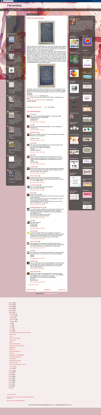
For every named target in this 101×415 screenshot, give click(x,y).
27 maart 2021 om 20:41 (37, 268)
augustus (12, 321)
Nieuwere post (31, 289)
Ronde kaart (12, 340)
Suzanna (11, 126)
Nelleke (79, 19)
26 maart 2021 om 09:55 (37, 204)
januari (12, 368)
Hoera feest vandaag (14, 343)
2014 (10, 382)
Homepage (11, 9)
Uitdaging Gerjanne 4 (15, 356)
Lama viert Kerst (11, 394)
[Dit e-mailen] (48, 107)
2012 (10, 386)
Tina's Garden (17, 142)
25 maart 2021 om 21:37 (37, 140)
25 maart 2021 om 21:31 (37, 129)
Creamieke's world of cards (15, 36)
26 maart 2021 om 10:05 (37, 217)
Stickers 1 (12, 353)
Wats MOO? (12, 358)
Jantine (32, 143)
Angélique (33, 166)
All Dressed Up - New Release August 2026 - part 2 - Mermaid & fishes (18, 40)
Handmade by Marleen (14, 111)
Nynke (31, 154)
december (12, 314)
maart (11, 330)
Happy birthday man (14, 351)
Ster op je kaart (13, 362)
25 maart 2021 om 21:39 (37, 152)
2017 (10, 376)
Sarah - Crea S (34, 241)
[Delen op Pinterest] (53, 107)
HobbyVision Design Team (15, 53)
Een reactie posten (34, 284)
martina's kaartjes (34, 185)
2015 (10, 380)
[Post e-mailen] (45, 107)
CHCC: (29, 97)
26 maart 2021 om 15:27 (37, 228)
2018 (10, 374)
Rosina (32, 114)
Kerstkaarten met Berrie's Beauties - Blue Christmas (18, 98)
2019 (10, 372)
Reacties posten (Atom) (50, 293)
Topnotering (18, 9)
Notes (11, 341)
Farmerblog (14, 5)
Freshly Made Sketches (14, 66)
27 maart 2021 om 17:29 (37, 258)
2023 (11, 308)
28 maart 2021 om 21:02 (37, 282)
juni (11, 325)
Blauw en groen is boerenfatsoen (16, 400)
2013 (10, 384)
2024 (11, 306)
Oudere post (62, 289)
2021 (10, 312)
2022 (11, 310)
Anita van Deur (34, 175)
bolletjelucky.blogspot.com (37, 207)
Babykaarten (12, 347)
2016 (10, 378)
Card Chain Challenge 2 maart (17, 364)
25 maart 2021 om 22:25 (37, 163)
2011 (10, 387)
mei (11, 327)
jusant (53, 404)
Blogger (70, 404)
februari (12, 366)
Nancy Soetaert (34, 271)
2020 (11, 371)
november (12, 315)
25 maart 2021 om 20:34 (37, 121)
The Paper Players (13, 81)
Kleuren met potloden (14, 140)
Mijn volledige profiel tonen (75, 31)
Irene (31, 250)
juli (11, 323)
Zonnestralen (17, 127)
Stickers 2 (12, 349)
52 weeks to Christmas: (33, 95)
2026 (11, 302)
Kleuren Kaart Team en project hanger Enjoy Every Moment (20, 397)
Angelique (32, 261)
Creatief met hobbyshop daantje (35, 99)
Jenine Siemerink (13, 95)
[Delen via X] (51, 107)
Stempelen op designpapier (16, 355)
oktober (12, 317)
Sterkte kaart (12, 334)
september (13, 319)
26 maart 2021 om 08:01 (37, 190)
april (11, 329)
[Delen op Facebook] (52, 107)
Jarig (10, 336)
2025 (11, 304)
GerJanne (32, 231)
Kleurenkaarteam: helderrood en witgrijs (19, 332)
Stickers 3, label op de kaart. (17, 345)
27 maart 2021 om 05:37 (37, 238)
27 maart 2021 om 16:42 (37, 247)
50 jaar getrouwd (18, 171)
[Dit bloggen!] (49, 107)
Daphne (32, 192)
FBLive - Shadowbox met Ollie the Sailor (17, 55)
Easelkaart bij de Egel (15, 360)
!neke (31, 220)
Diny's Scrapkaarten (13, 170)
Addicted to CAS (12, 155)
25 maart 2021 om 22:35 (37, 173)
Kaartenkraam (33, 132)
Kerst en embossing (14, 338)
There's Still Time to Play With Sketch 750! (18, 69)
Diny (31, 124)
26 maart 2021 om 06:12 (37, 182)
